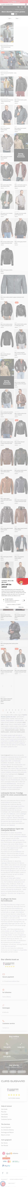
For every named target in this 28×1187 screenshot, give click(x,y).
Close (7, 607)
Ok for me (21, 607)
